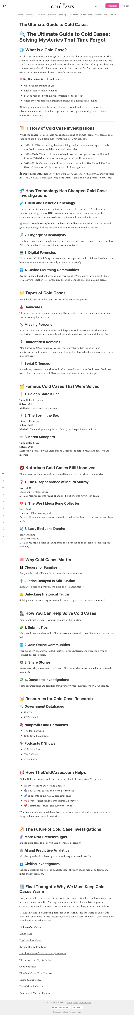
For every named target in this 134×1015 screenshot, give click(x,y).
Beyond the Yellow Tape (32, 947)
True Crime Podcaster (31, 986)
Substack (56, 1012)
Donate (113, 14)
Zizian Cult (25, 934)
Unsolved (52, 14)
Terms (75, 1003)
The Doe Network (34, 731)
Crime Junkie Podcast (31, 980)
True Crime (40, 14)
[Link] (16, 37)
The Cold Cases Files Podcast (35, 973)
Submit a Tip (86, 14)
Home (20, 14)
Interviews (73, 14)
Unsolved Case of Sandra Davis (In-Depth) (42, 953)
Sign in (125, 5)
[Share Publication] (101, 5)
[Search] (96, 5)
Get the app (77, 1007)
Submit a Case (101, 14)
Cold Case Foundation (36, 736)
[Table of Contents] (3, 507)
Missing (62, 14)
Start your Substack (61, 1007)
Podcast (29, 14)
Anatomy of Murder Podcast (35, 993)
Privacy (69, 1003)
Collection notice (85, 1003)
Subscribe (112, 5)
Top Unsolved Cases (30, 940)
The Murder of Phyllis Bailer (35, 960)
